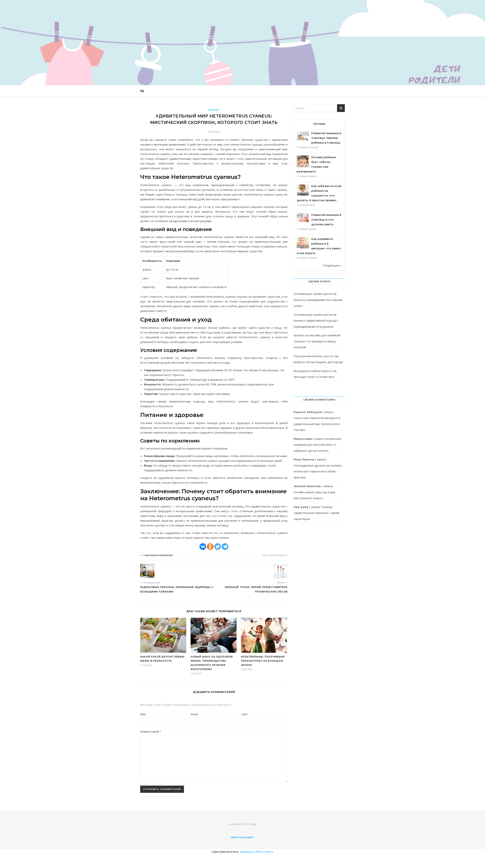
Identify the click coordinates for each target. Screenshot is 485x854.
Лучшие (319, 123)
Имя (143, 714)
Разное (213, 109)
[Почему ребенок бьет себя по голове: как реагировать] (303, 162)
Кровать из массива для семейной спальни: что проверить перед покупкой (317, 341)
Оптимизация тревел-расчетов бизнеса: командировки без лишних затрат (318, 300)
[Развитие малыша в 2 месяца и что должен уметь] (303, 217)
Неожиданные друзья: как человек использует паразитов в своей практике (318, 471)
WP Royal (250, 824)
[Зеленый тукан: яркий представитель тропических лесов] (280, 571)
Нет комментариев (275, 555)
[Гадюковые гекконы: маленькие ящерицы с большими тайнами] (147, 571)
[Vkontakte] (202, 546)
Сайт (244, 714)
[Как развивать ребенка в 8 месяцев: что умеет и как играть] (303, 243)
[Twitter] (217, 546)
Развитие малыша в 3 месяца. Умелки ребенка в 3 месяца (326, 137)
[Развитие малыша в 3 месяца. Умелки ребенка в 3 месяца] (303, 136)
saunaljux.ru (247, 851)
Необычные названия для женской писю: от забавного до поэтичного (317, 444)
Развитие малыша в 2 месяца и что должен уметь (326, 219)
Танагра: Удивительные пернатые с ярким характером (316, 513)
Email (194, 714)
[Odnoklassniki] (210, 546)
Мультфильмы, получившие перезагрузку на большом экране (263, 660)
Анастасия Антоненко (159, 555)
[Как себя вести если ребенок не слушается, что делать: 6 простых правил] (303, 190)
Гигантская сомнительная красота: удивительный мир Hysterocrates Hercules (317, 424)
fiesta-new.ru (264, 851)
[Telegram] (225, 546)
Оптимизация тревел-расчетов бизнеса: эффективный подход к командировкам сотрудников (316, 320)
